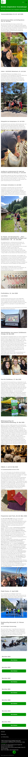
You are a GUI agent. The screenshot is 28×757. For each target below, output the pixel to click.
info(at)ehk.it (3, 743)
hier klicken (14, 681)
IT (23, 2)
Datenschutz (3, 734)
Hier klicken (14, 660)
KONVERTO (11, 755)
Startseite (3, 731)
